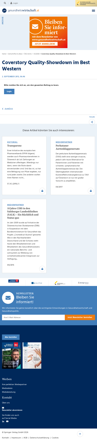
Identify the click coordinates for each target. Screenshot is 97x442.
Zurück (9, 109)
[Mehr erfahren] (13, 281)
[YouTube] (7, 421)
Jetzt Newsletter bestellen (80, 317)
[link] (38, 11)
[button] (93, 11)
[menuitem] (5, 3)
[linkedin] (3, 421)
